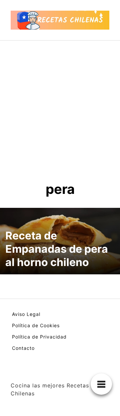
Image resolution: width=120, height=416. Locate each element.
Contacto (23, 348)
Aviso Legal (26, 314)
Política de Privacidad (39, 337)
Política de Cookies (36, 325)
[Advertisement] (60, 104)
